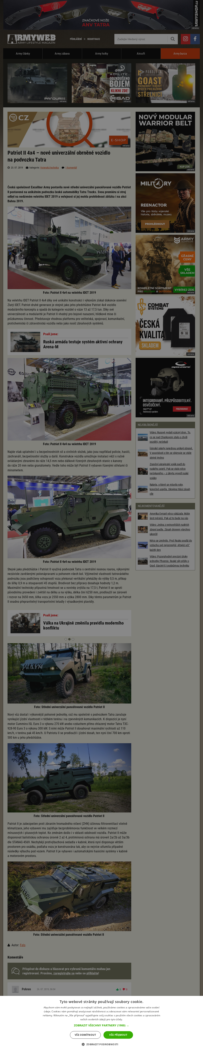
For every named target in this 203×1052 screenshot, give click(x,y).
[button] (101, 1025)
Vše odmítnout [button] (85, 1035)
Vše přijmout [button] (118, 1035)
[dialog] (101, 1024)
